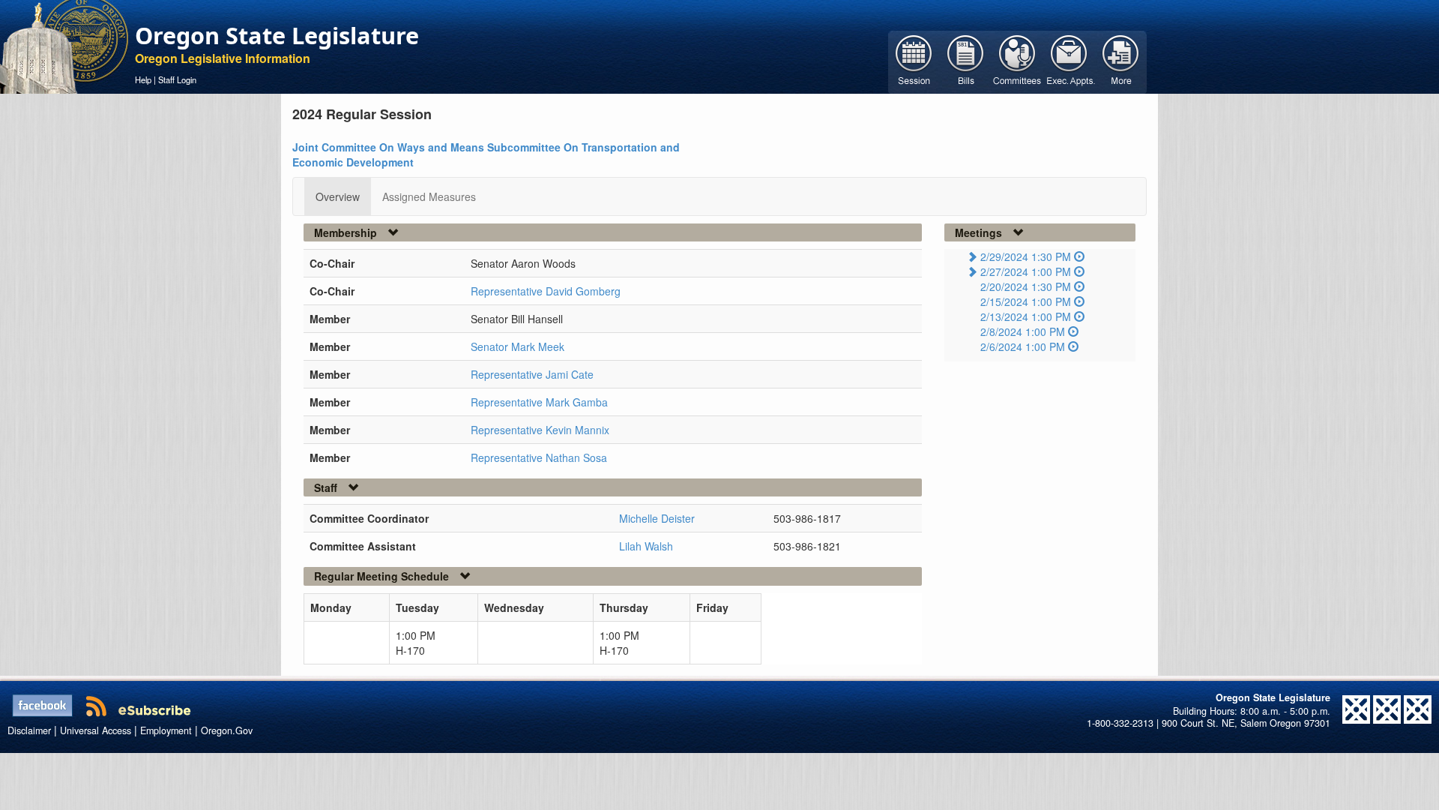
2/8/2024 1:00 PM (1022, 331)
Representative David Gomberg (546, 291)
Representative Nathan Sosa (539, 457)
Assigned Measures (429, 196)
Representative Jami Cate (532, 374)
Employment (166, 730)
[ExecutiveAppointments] (1069, 60)
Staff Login (177, 80)
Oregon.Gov (227, 730)
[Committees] (1017, 60)
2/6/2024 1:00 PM (1022, 346)
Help (143, 80)
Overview (338, 196)
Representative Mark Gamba (539, 402)
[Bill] (966, 60)
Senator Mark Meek (517, 346)
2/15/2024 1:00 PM (1025, 301)
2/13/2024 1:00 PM (1025, 316)
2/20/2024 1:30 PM (1025, 286)
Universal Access (95, 730)
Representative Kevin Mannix (540, 429)
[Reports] (1121, 60)
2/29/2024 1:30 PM (1025, 256)
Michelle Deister (657, 518)
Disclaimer (29, 730)
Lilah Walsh (646, 546)
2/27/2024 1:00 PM (1025, 271)
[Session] (914, 60)
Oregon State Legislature (277, 35)
